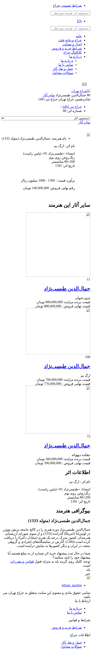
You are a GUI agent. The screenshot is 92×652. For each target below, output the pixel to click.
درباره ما (75, 56)
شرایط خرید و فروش (67, 48)
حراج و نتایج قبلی (70, 40)
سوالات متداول (62, 73)
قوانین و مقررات (22, 561)
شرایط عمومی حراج (67, 5)
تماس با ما (65, 64)
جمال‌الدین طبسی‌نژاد (67, 288)
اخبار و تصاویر (72, 44)
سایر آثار (49, 95)
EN (79, 21)
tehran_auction (72, 585)
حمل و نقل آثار (63, 69)
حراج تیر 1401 (72, 106)
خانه (79, 36)
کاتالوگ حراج (72, 52)
